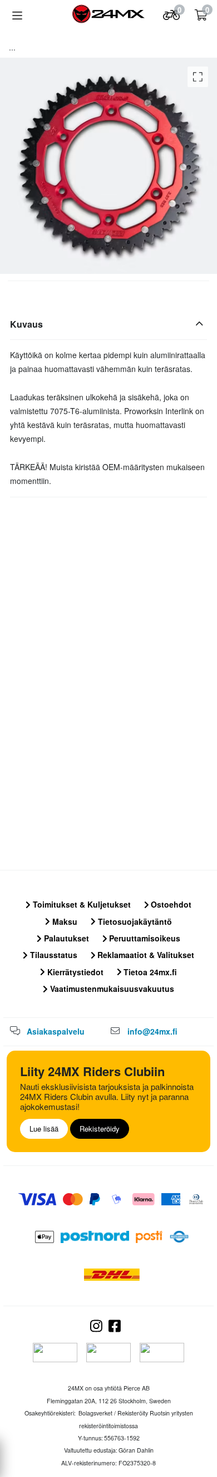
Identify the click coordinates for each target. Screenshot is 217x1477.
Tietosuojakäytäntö (134, 921)
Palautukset (65, 938)
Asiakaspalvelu (56, 1031)
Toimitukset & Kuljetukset (81, 904)
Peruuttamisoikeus (143, 938)
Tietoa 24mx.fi (149, 971)
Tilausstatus (52, 954)
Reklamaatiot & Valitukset (144, 954)
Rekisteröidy (100, 1128)
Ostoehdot (170, 904)
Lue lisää (43, 1128)
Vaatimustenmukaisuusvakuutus (111, 988)
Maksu (63, 921)
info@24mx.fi (152, 1031)
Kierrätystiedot (74, 971)
